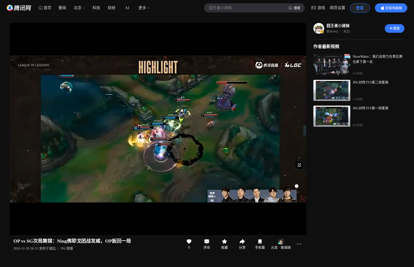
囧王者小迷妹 (338, 26)
